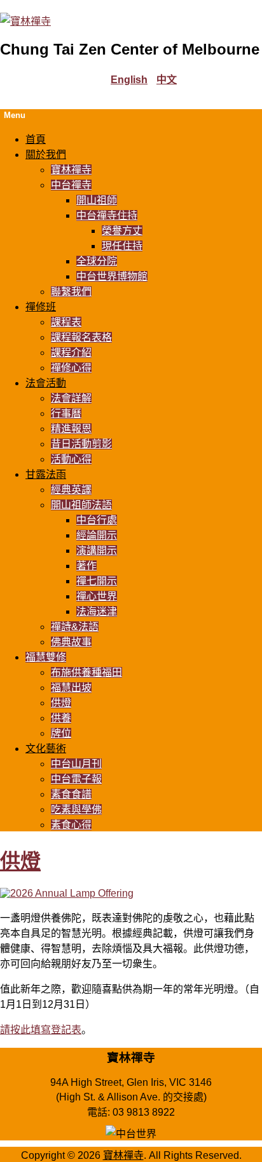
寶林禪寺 (71, 169)
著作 (86, 565)
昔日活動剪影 (81, 444)
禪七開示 (96, 581)
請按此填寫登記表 (40, 1029)
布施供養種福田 (86, 672)
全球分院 (96, 261)
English (129, 79)
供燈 (61, 702)
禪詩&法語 (75, 626)
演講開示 (96, 550)
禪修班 (40, 306)
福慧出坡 (71, 687)
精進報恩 (71, 428)
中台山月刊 (76, 763)
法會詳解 (71, 398)
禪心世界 (96, 596)
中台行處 (96, 520)
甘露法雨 (45, 474)
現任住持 (122, 246)
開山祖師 (96, 200)
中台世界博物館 (112, 276)
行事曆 (66, 413)
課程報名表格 (81, 337)
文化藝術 (45, 748)
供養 (61, 718)
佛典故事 (71, 642)
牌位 (61, 733)
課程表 (66, 322)
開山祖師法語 (81, 504)
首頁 (35, 139)
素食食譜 (71, 794)
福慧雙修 (45, 657)
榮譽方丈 (122, 230)
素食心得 (71, 824)
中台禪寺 (71, 185)
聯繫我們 (71, 291)
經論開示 (96, 535)
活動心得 (71, 459)
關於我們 (45, 154)
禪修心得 (71, 367)
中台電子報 (76, 779)
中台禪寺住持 (106, 215)
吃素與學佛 (76, 809)
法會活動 (45, 383)
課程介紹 (71, 352)
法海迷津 (96, 611)
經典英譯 (71, 489)
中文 (166, 79)
